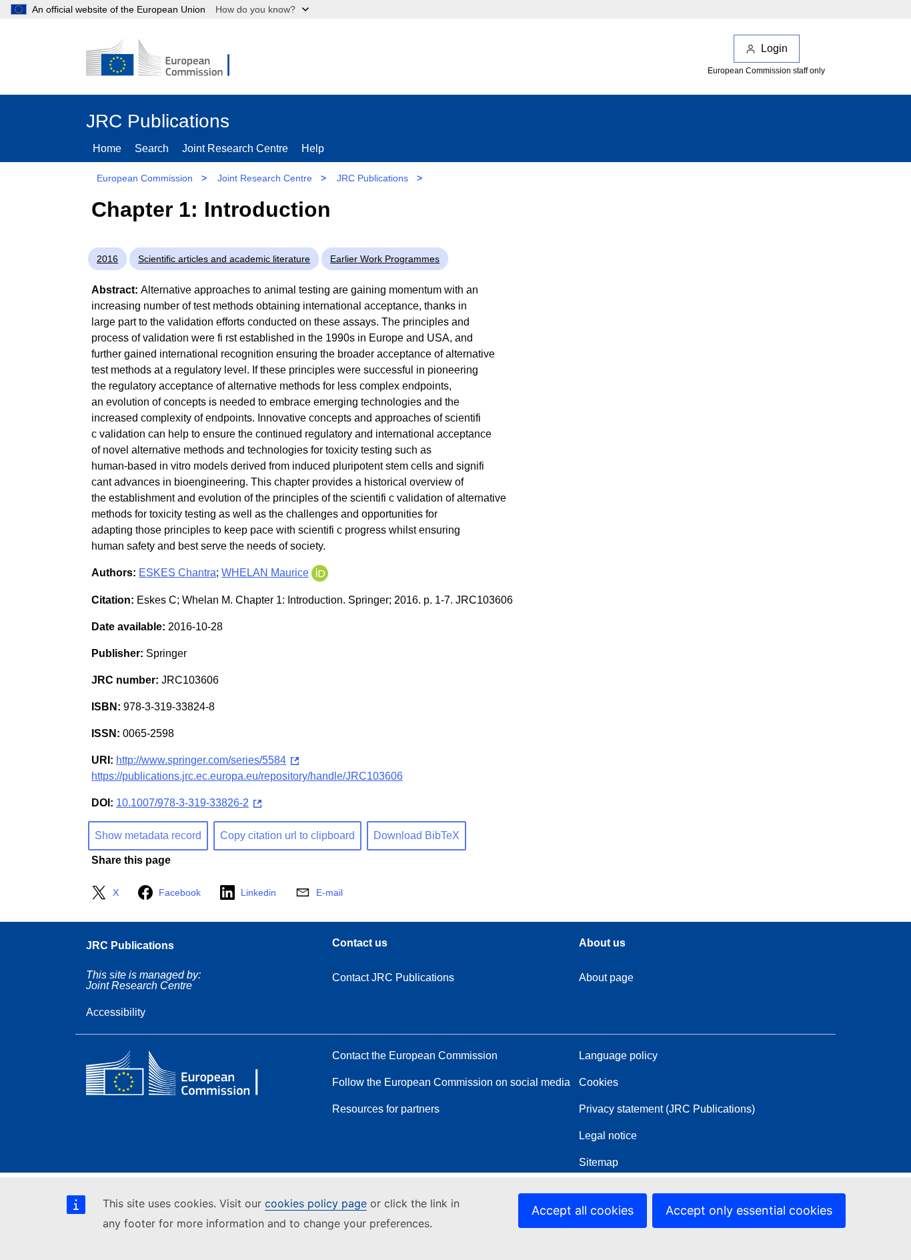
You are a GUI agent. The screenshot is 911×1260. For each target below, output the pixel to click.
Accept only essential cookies (749, 1210)
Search (152, 148)
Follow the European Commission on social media (451, 1082)
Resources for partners (385, 1109)
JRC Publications (372, 178)
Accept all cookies (583, 1210)
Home (107, 148)
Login (774, 48)
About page (606, 977)
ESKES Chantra (177, 572)
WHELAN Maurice (265, 572)
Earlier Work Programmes (384, 258)
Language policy (618, 1055)
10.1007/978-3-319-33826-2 (182, 802)
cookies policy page (316, 1203)
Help (312, 148)
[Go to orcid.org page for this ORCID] (319, 572)
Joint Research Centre (235, 148)
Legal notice (608, 1135)
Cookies (598, 1082)
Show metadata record (148, 835)
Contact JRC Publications (393, 977)
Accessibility (115, 1012)
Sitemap (598, 1162)
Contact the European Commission (415, 1055)
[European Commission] (166, 59)
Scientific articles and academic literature (224, 258)
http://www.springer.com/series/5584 (201, 760)
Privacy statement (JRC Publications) (667, 1109)
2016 (107, 258)
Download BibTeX (416, 835)
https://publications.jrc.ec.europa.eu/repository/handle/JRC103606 (247, 776)
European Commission (145, 178)
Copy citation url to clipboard (287, 835)
